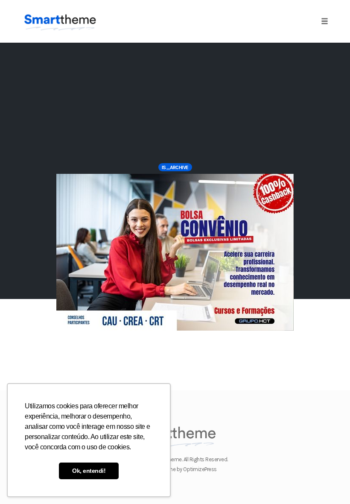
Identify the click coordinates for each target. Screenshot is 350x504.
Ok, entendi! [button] (88, 470)
